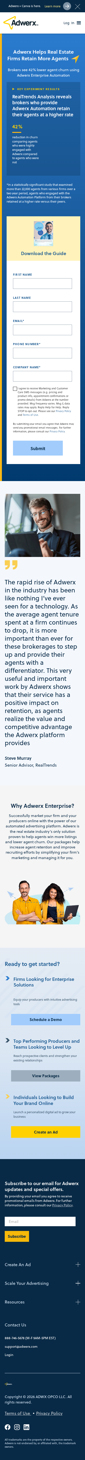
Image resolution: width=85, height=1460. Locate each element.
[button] (79, 23)
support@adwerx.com (21, 1346)
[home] (21, 23)
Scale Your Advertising (27, 1283)
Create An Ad (18, 1265)
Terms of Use (30, 415)
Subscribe (17, 1236)
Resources (15, 1302)
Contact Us (15, 1325)
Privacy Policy (63, 411)
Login (9, 1354)
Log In (69, 23)
